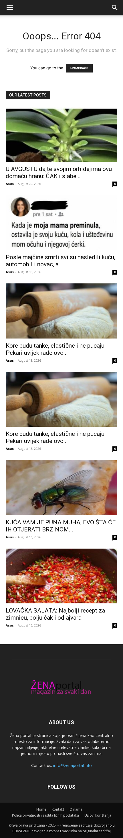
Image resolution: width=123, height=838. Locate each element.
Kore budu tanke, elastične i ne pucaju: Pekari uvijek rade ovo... (56, 349)
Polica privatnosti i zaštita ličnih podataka (45, 815)
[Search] (115, 7)
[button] (10, 7)
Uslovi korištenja (97, 815)
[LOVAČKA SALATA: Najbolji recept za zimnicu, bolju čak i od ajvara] (61, 576)
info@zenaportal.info (72, 765)
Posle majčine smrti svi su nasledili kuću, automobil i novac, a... (60, 261)
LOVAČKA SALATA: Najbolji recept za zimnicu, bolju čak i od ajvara (55, 614)
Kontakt (58, 809)
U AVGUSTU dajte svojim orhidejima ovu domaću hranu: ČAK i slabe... (59, 173)
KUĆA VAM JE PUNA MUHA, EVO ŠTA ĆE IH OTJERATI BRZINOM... (61, 526)
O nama (76, 809)
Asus (10, 184)
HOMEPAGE (79, 68)
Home (41, 809)
